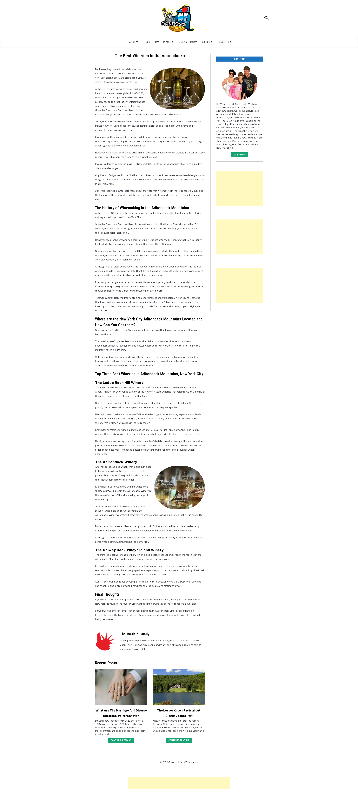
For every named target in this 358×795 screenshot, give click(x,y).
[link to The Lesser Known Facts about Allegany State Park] (179, 687)
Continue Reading (121, 740)
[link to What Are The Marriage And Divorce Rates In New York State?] (121, 687)
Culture (206, 41)
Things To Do (149, 41)
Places (167, 41)
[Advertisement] (239, 188)
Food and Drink (186, 41)
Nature (132, 41)
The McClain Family (134, 634)
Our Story (240, 154)
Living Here (223, 41)
